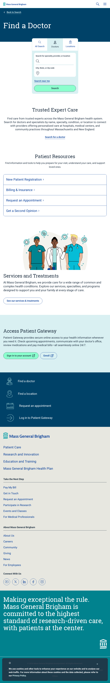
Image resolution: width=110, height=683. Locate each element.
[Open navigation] (105, 4)
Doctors (55, 46)
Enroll (46, 355)
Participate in (17, 505)
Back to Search (14, 12)
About (8, 535)
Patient (12, 447)
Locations (70, 46)
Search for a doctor (55, 137)
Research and (21, 454)
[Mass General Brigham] (14, 4)
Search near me (42, 81)
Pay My (9, 487)
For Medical (18, 516)
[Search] (98, 4)
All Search (40, 46)
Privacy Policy (19, 675)
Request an (18, 499)
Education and (19, 461)
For (12, 565)
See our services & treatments (23, 300)
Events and (15, 511)
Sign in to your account (19, 355)
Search (55, 88)
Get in (10, 493)
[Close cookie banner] (97, 664)
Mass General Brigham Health (28, 468)
